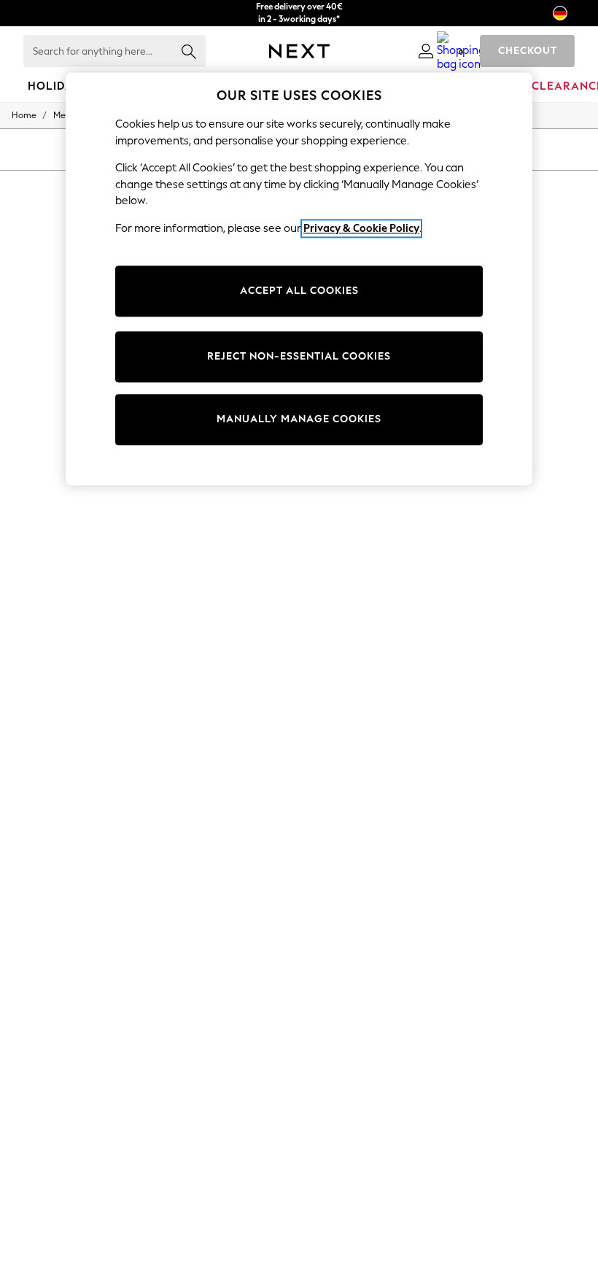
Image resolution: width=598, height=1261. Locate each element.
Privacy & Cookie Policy (361, 228)
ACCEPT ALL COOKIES (299, 291)
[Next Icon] (299, 51)
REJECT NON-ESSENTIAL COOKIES (299, 357)
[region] (299, 278)
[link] (426, 51)
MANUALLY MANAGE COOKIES (299, 420)
